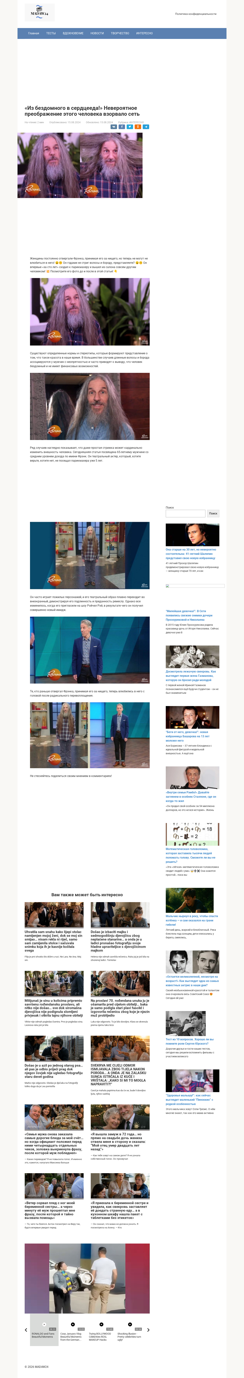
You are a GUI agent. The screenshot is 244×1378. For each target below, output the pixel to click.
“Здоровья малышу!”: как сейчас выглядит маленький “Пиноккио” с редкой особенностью (189, 1100)
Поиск (170, 507)
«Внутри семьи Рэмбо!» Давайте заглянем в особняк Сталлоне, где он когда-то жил (191, 797)
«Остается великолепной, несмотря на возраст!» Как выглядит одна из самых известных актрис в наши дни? (192, 981)
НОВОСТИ (97, 33)
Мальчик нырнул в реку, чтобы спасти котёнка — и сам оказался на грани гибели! (192, 920)
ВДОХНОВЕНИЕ (73, 33)
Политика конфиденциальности (195, 14)
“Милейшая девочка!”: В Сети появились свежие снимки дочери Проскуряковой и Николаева (189, 615)
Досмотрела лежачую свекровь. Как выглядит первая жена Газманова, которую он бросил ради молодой (191, 676)
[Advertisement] (122, 69)
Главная (33, 33)
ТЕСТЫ (51, 33)
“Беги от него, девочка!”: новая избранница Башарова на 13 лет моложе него (188, 736)
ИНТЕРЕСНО (144, 33)
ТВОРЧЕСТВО (120, 33)
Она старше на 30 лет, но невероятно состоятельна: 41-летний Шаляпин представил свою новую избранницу (191, 554)
